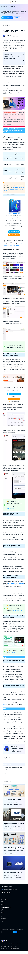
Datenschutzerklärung (15, 944)
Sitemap (16, 946)
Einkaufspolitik (22, 944)
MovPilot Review (12, 652)
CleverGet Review (16, 607)
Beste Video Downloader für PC (13, 190)
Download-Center (4, 899)
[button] (7, 17)
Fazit (5, 62)
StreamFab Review (18, 349)
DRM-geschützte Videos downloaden (16, 583)
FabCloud (3, 904)
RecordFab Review (10, 508)
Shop (2, 901)
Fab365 (2, 902)
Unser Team (3, 920)
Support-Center (4, 909)
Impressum (3, 943)
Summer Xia (8, 35)
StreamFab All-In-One (14, 213)
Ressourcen (3, 910)
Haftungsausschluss (10, 943)
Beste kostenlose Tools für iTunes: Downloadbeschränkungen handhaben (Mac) (14, 189)
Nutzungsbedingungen (5, 944)
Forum (2, 912)
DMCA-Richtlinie (18, 943)
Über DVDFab (3, 918)
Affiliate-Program (4, 921)
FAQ (5, 60)
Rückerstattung (4, 946)
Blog (2, 914)
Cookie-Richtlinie (11, 946)
